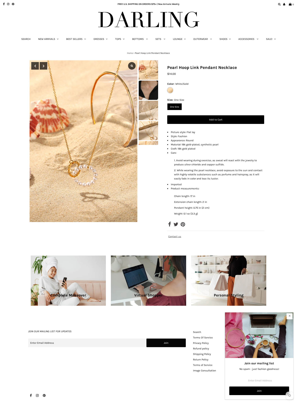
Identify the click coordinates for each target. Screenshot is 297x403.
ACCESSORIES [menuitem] (246, 39)
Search (197, 332)
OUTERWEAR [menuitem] (200, 39)
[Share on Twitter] (175, 225)
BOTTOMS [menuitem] (138, 39)
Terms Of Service (203, 337)
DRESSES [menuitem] (99, 39)
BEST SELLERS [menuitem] (74, 39)
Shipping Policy (202, 354)
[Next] (43, 66)
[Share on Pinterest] (183, 225)
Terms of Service (202, 365)
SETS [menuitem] (158, 39)
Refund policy (201, 348)
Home (130, 53)
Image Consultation (204, 370)
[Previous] (35, 66)
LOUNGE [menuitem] (177, 39)
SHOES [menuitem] (223, 39)
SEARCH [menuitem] (26, 39)
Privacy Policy (201, 343)
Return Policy (200, 359)
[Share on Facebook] (169, 225)
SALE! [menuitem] (269, 39)
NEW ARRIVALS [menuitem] (46, 39)
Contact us (174, 236)
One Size (174, 106)
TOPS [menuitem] (118, 39)
